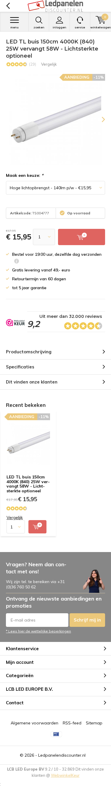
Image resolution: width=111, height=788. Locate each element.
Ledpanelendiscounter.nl (62, 755)
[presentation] (99, 119)
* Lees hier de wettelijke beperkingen (38, 631)
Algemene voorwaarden (34, 723)
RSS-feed (72, 723)
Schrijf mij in (87, 620)
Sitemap (94, 723)
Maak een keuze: (24, 175)
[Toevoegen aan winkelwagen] (37, 526)
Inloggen (59, 27)
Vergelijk (49, 64)
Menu (14, 27)
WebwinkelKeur (65, 775)
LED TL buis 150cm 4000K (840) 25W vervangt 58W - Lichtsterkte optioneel (28, 483)
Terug (8, 6)
